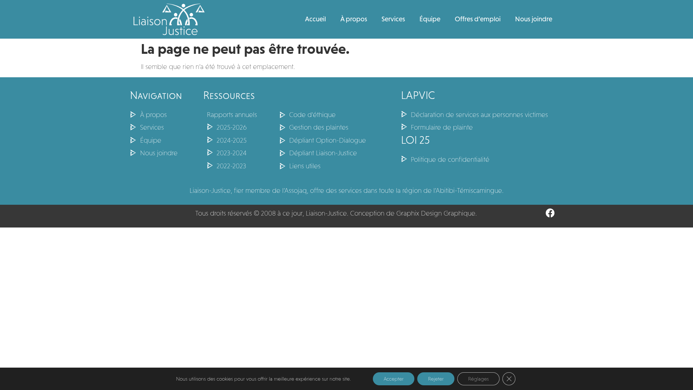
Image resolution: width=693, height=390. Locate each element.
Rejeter (436, 379)
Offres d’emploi (478, 19)
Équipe (429, 19)
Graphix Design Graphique (435, 213)
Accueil (315, 19)
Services (393, 19)
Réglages (478, 379)
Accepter (394, 379)
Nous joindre (533, 19)
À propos (353, 19)
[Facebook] (550, 212)
